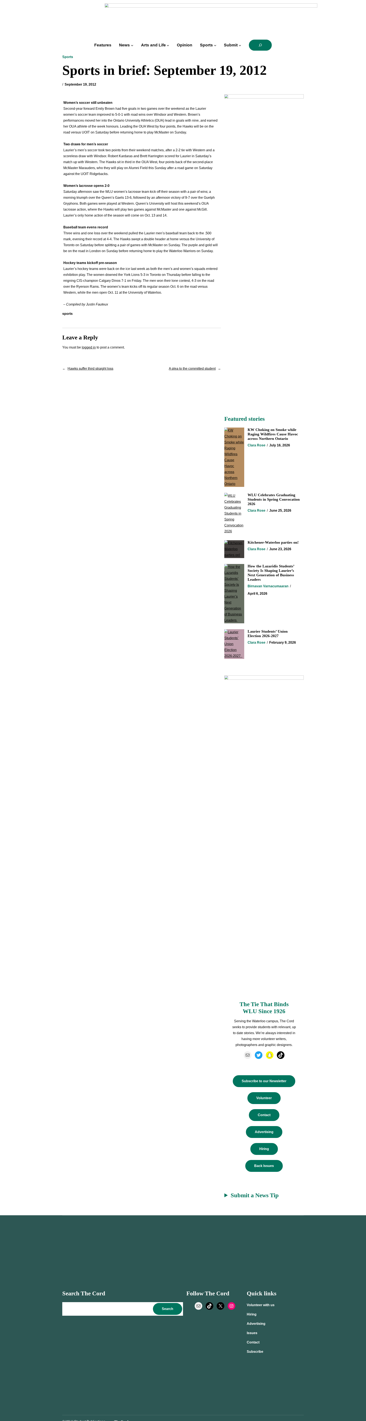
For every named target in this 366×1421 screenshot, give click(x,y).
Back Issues (264, 1166)
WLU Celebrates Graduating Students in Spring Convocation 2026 (274, 499)
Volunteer (264, 1098)
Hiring (264, 1149)
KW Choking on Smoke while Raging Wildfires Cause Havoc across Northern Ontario (273, 434)
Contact (264, 1115)
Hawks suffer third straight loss (90, 368)
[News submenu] (132, 45)
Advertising (264, 1132)
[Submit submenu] (240, 45)
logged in (89, 347)
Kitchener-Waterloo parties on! (273, 542)
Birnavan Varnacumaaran (268, 586)
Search (167, 1309)
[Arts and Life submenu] (168, 45)
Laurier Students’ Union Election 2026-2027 (268, 633)
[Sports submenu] (215, 45)
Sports (67, 57)
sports (67, 313)
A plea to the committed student (192, 368)
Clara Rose (256, 445)
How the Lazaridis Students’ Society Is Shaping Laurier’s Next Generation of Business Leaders (271, 573)
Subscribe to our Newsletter (264, 1081)
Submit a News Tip (255, 1195)
